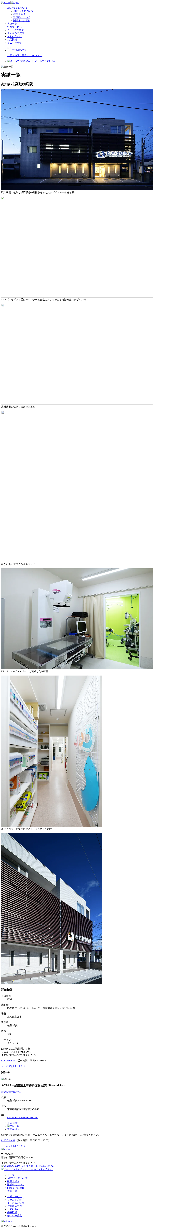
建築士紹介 (19, 14)
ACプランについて (17, 8)
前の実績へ (13, 1122)
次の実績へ (13, 1129)
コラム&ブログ (15, 30)
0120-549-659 (8, 1060)
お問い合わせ (14, 36)
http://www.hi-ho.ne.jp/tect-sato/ (22, 1117)
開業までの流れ (21, 20)
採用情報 (12, 39)
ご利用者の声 (14, 1206)
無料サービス (14, 27)
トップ (11, 1175)
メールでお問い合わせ (40, 1169)
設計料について (21, 17)
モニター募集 (14, 42)
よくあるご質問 (15, 33)
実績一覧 (12, 23)
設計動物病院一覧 (11, 1091)
